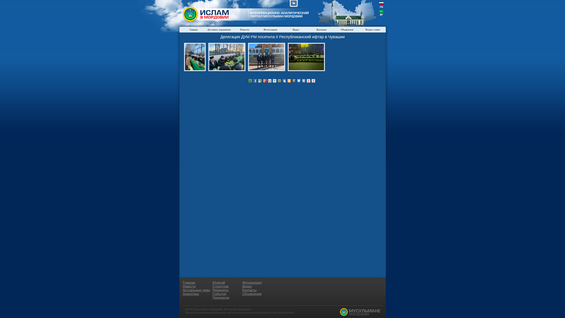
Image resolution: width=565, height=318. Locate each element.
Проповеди (221, 297)
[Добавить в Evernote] (250, 81)
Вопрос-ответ (372, 29)
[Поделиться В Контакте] (303, 81)
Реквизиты (221, 290)
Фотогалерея (270, 29)
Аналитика (191, 294)
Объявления (347, 29)
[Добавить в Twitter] (299, 81)
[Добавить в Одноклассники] (289, 81)
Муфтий (219, 282)
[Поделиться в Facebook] (255, 81)
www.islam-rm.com (266, 312)
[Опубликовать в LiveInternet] (269, 81)
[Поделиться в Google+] (265, 81)
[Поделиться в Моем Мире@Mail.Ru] (279, 81)
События (219, 294)
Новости (244, 29)
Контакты (321, 29)
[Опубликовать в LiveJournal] (274, 81)
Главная (194, 29)
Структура (220, 286)
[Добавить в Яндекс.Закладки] (308, 81)
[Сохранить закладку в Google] (260, 81)
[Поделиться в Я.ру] (313, 81)
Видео (296, 29)
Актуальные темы (196, 290)
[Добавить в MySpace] (284, 81)
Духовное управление (219, 29)
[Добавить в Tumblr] (294, 81)
